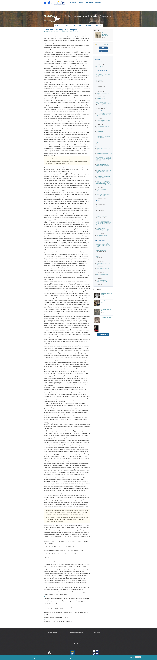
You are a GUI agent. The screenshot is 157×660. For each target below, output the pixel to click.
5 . (44, 555)
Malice (80, 20)
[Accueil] (54, 2)
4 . (44, 552)
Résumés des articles (100, 66)
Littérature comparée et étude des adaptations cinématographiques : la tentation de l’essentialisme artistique (103, 269)
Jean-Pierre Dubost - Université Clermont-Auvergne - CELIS (61, 31)
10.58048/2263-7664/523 (102, 44)
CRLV (94, 638)
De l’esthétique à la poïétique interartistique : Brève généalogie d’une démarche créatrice (103, 136)
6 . (44, 559)
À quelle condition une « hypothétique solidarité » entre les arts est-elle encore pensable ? (103, 208)
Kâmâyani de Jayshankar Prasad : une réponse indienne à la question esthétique (103, 171)
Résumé (102, 51)
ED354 (94, 640)
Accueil (77, 20)
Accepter (132, 657)
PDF (103, 47)
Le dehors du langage (100, 98)
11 (48, 458)
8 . (44, 568)
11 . (44, 605)
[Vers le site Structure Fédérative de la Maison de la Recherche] (72, 653)
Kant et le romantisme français (102, 107)
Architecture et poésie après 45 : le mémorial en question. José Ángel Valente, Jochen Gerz (102, 275)
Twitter (48, 636)
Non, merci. (137, 657)
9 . (44, 585)
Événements (73, 2)
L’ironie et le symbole (100, 131)
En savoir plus (69, 658)
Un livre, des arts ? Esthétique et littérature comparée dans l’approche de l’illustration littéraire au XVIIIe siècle (104, 281)
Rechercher (98, 2)
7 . (44, 562)
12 (84, 473)
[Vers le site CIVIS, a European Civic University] (49, 653)
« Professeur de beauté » (101, 259)
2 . (44, 545)
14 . (44, 619)
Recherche (88, 25)
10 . (44, 596)
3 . (44, 548)
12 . (44, 610)
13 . (44, 616)
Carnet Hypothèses (97, 634)
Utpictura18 (95, 636)
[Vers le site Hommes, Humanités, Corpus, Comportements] (95, 653)
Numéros (65, 25)
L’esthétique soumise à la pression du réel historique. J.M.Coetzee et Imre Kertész (103, 121)
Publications (89, 2)
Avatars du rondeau (100, 203)
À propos (98, 25)
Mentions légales (73, 638)
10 (60, 454)
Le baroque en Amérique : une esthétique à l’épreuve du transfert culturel (102, 165)
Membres (81, 2)
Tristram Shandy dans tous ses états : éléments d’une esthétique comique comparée (103, 195)
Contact (72, 636)
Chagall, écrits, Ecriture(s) (101, 250)
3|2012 (83, 20)
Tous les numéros (103, 334)
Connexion (72, 634)
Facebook (49, 634)
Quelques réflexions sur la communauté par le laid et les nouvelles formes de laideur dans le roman (104, 74)
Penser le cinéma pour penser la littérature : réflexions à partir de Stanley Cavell (103, 255)
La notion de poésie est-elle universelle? (104, 153)
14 (63, 520)
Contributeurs (77, 25)
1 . (44, 539)
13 (50, 481)
